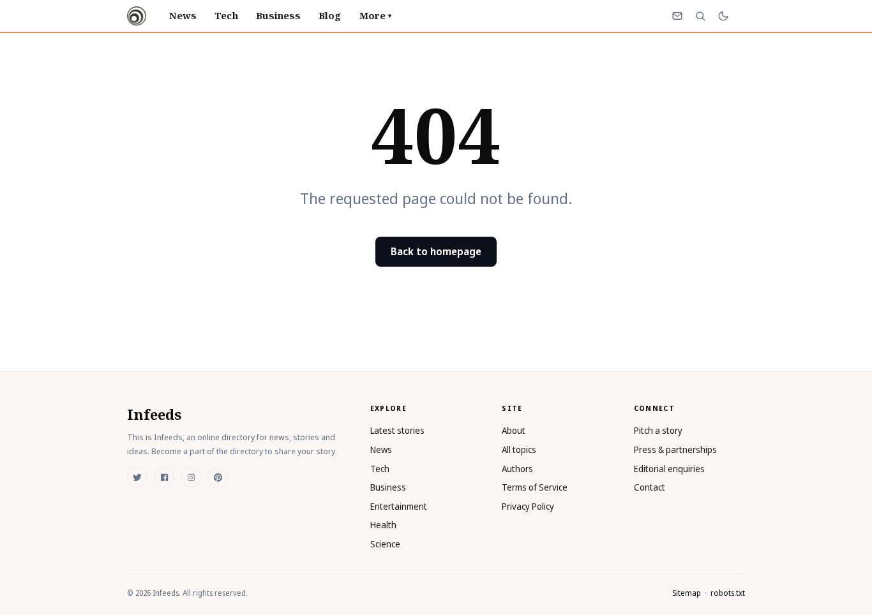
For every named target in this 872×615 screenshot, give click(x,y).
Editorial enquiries (669, 469)
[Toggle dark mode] (723, 16)
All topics (519, 449)
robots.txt (727, 593)
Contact (649, 487)
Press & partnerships (675, 449)
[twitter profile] (137, 477)
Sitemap (686, 593)
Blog (330, 15)
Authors (517, 469)
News (183, 15)
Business (278, 15)
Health (383, 525)
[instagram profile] (191, 477)
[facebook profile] (164, 477)
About (513, 430)
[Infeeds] (136, 16)
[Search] (700, 16)
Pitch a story (658, 430)
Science (385, 544)
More (375, 15)
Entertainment (398, 506)
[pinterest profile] (217, 477)
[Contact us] (677, 16)
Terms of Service (535, 487)
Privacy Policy (528, 506)
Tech (225, 15)
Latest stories (397, 430)
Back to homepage (436, 251)
